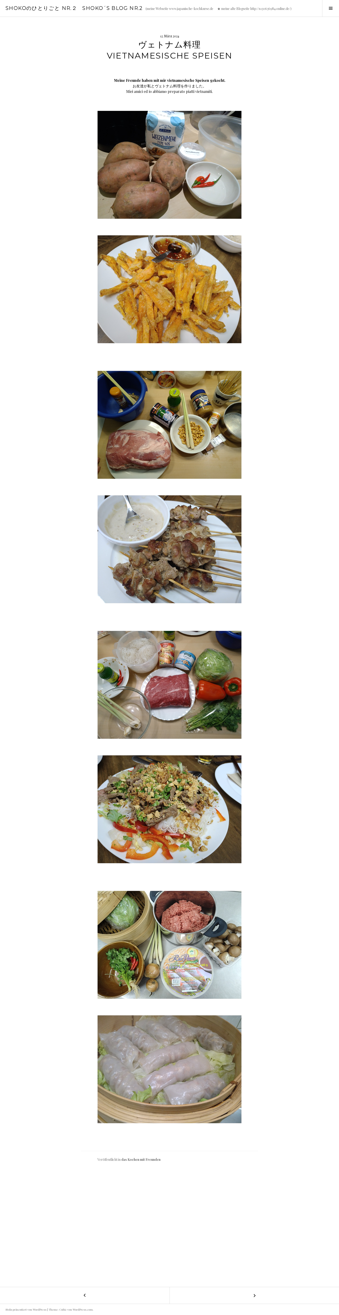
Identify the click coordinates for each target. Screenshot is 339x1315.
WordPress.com (83, 1309)
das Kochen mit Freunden (141, 1159)
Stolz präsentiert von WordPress (26, 1309)
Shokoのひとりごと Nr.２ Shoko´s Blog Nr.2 (74, 8)
